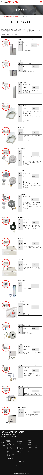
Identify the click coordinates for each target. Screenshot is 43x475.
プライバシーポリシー (32, 451)
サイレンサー (19, 447)
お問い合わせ (21, 461)
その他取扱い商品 (10, 458)
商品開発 (29, 440)
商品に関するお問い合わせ (21, 465)
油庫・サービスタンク (21, 450)
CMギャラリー (30, 453)
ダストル (18, 444)
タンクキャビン (9, 448)
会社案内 (2, 442)
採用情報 (29, 442)
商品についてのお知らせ (33, 447)
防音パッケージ (20, 448)
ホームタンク (9, 443)
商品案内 (8, 440)
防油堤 (8, 445)
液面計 (8, 451)
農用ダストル (19, 445)
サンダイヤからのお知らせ (33, 445)
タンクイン (9, 447)
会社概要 (3, 445)
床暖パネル (9, 456)
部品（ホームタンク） (11, 444)
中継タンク (19, 451)
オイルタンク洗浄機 (10, 454)
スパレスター (19, 443)
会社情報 (3, 443)
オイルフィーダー (10, 450)
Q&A (29, 449)
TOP (2, 440)
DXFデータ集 (19, 452)
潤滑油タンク (9, 452)
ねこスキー (9, 455)
